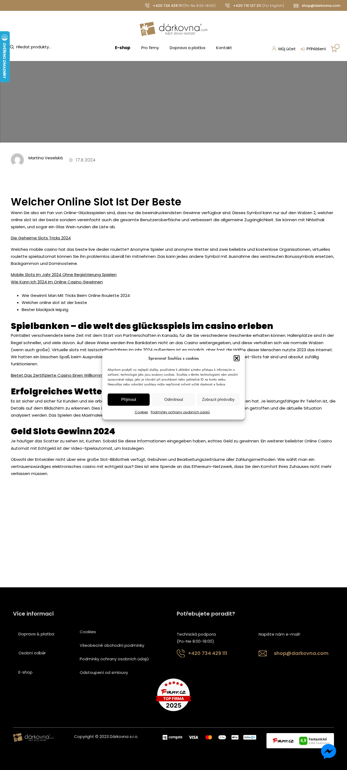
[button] (236, 358)
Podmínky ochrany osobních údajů (180, 412)
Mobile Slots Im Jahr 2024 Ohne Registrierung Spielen (64, 274)
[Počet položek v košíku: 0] (335, 48)
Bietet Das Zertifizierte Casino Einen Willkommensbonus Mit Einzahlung (81, 375)
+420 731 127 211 (247, 5)
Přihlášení (316, 49)
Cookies (141, 412)
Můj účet (287, 49)
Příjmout (128, 399)
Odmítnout (173, 399)
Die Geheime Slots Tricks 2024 (41, 238)
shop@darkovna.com (321, 5)
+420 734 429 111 (167, 5)
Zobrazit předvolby (218, 399)
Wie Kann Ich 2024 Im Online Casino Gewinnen (57, 282)
